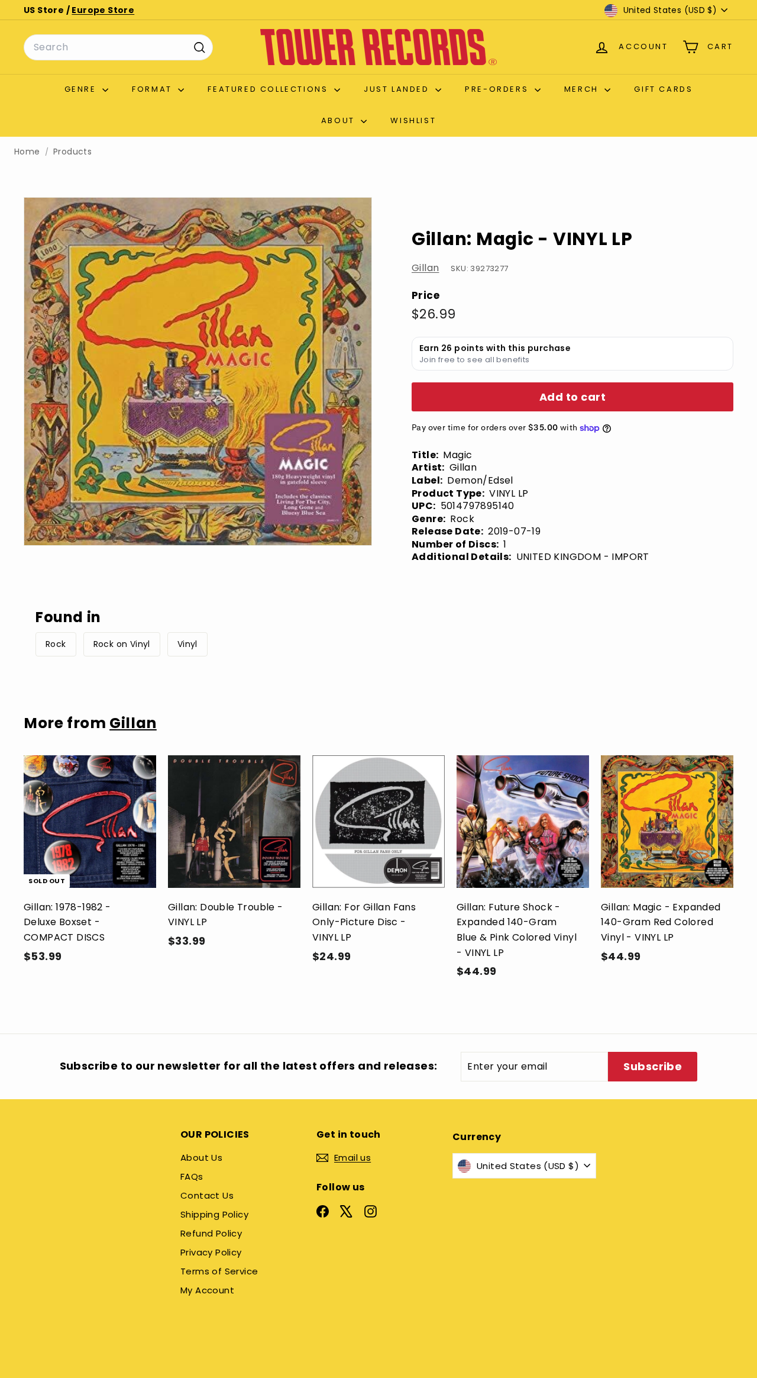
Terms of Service (219, 1271)
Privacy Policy (211, 1252)
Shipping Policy (214, 1214)
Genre (82, 89)
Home (27, 151)
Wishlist (413, 120)
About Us (201, 1157)
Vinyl (187, 644)
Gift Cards (663, 89)
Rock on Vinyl (121, 644)
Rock (56, 644)
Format (153, 89)
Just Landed (398, 89)
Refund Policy (211, 1233)
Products (72, 151)
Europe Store (103, 10)
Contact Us (207, 1195)
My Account (207, 1290)
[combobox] (118, 47)
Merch (583, 89)
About (339, 120)
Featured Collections (269, 89)
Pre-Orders (498, 89)
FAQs (191, 1176)
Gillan (425, 268)
